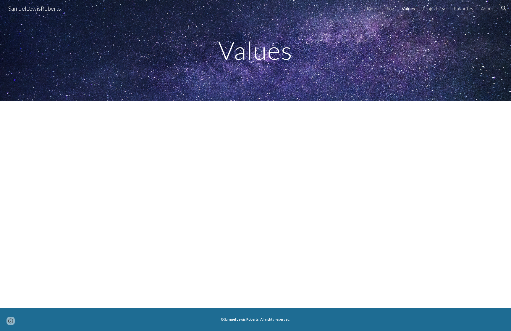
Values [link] (408, 8)
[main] (255, 50)
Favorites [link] (463, 8)
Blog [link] (389, 8)
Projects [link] (431, 8)
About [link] (487, 8)
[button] (504, 8)
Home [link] (370, 8)
